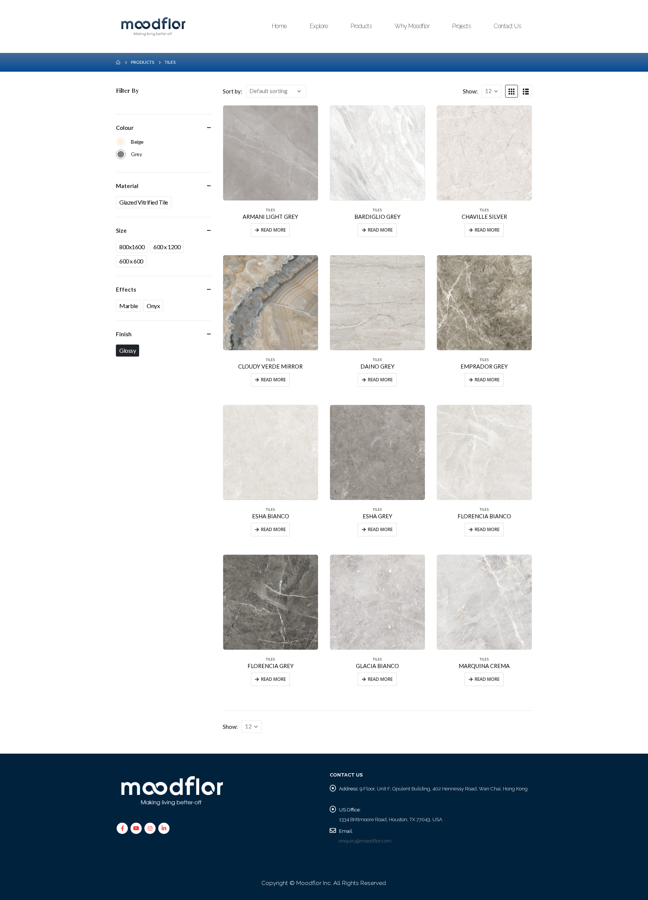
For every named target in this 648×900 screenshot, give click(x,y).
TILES (270, 210)
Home (279, 26)
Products (361, 26)
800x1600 (131, 246)
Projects (461, 26)
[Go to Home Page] (118, 62)
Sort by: (232, 91)
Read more (273, 230)
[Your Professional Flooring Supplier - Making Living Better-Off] (153, 26)
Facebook (122, 828)
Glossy (127, 350)
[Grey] (120, 154)
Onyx (153, 305)
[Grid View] (511, 91)
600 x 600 (131, 261)
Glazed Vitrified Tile (143, 202)
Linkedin (164, 828)
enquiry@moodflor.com (365, 841)
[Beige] (120, 141)
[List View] (525, 91)
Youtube (136, 828)
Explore (319, 26)
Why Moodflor (411, 26)
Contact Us (507, 26)
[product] (270, 152)
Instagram (150, 828)
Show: (470, 91)
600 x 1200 (166, 246)
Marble (128, 305)
